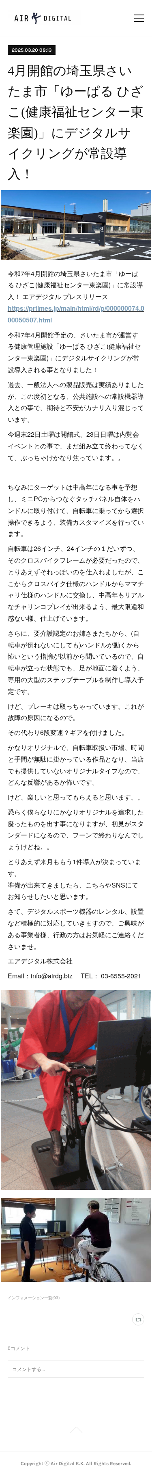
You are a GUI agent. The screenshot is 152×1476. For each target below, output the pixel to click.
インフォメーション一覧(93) (34, 1297)
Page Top (76, 1431)
